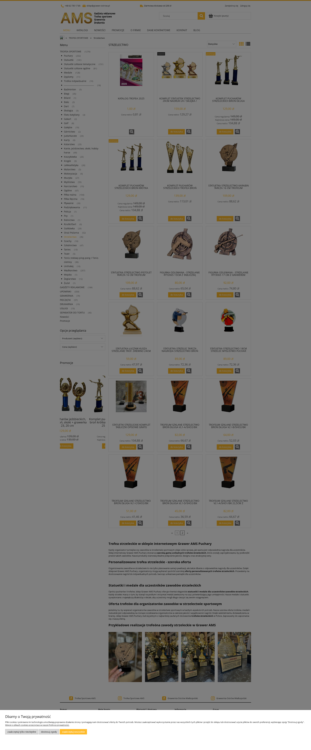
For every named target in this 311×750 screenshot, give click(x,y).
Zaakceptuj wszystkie (73, 731)
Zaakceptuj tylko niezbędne (21, 731)
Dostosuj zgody (49, 731)
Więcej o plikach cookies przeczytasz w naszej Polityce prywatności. (37, 725)
